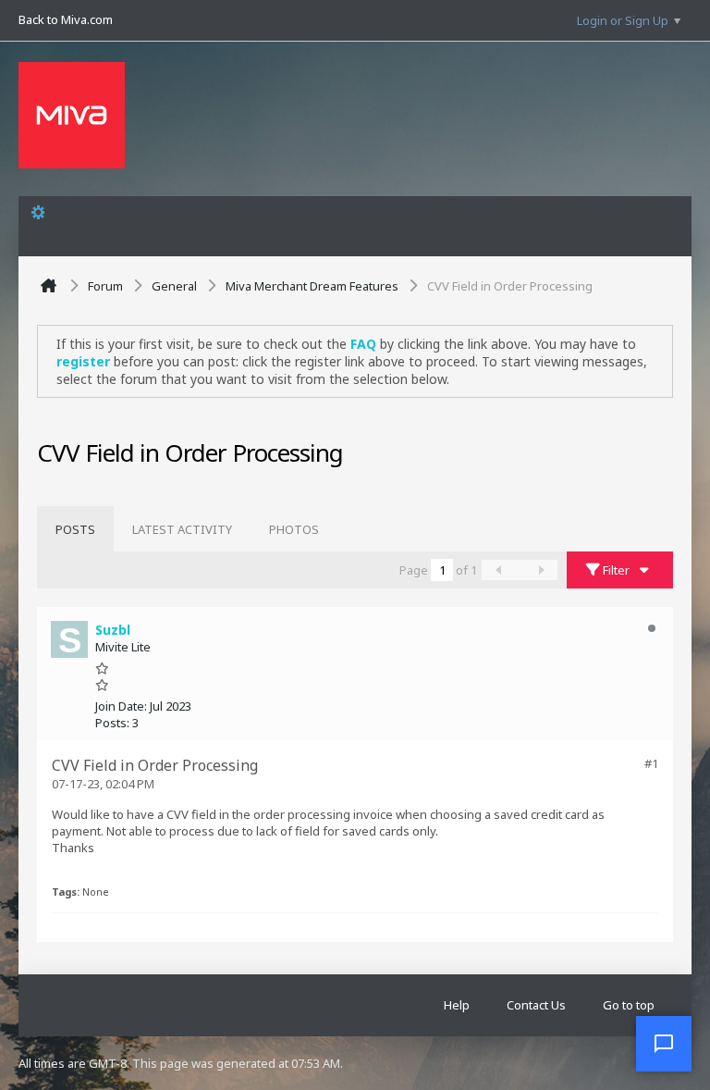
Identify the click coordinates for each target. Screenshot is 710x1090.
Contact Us (536, 1005)
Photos (294, 529)
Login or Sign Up (622, 20)
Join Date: (121, 706)
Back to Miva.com (65, 19)
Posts (75, 529)
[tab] (75, 529)
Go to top (629, 1005)
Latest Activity (182, 529)
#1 (651, 763)
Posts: (112, 722)
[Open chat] (664, 1043)
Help (457, 1005)
